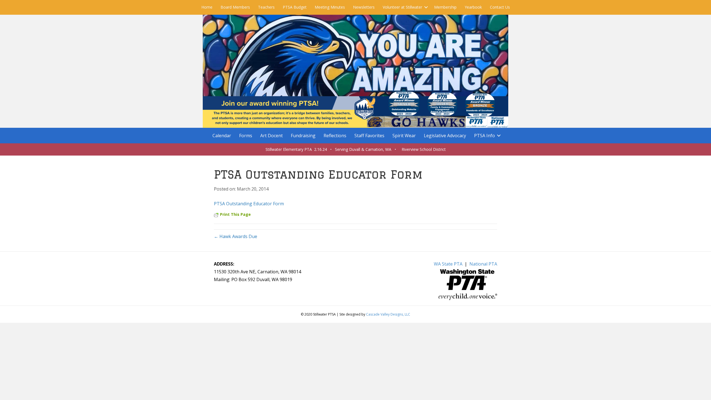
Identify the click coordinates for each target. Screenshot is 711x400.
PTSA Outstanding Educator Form (249, 204)
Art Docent (271, 135)
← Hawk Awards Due (235, 236)
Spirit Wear (404, 135)
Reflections (335, 135)
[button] (426, 7)
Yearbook (473, 7)
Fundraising (303, 135)
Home (206, 7)
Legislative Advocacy (445, 135)
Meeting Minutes (330, 7)
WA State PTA (448, 264)
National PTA (483, 264)
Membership (445, 7)
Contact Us (500, 7)
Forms (245, 135)
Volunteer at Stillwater (402, 7)
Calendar (221, 135)
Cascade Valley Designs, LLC (388, 314)
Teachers (266, 7)
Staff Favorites (369, 135)
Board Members (235, 7)
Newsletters (364, 7)
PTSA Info (484, 135)
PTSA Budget (295, 7)
